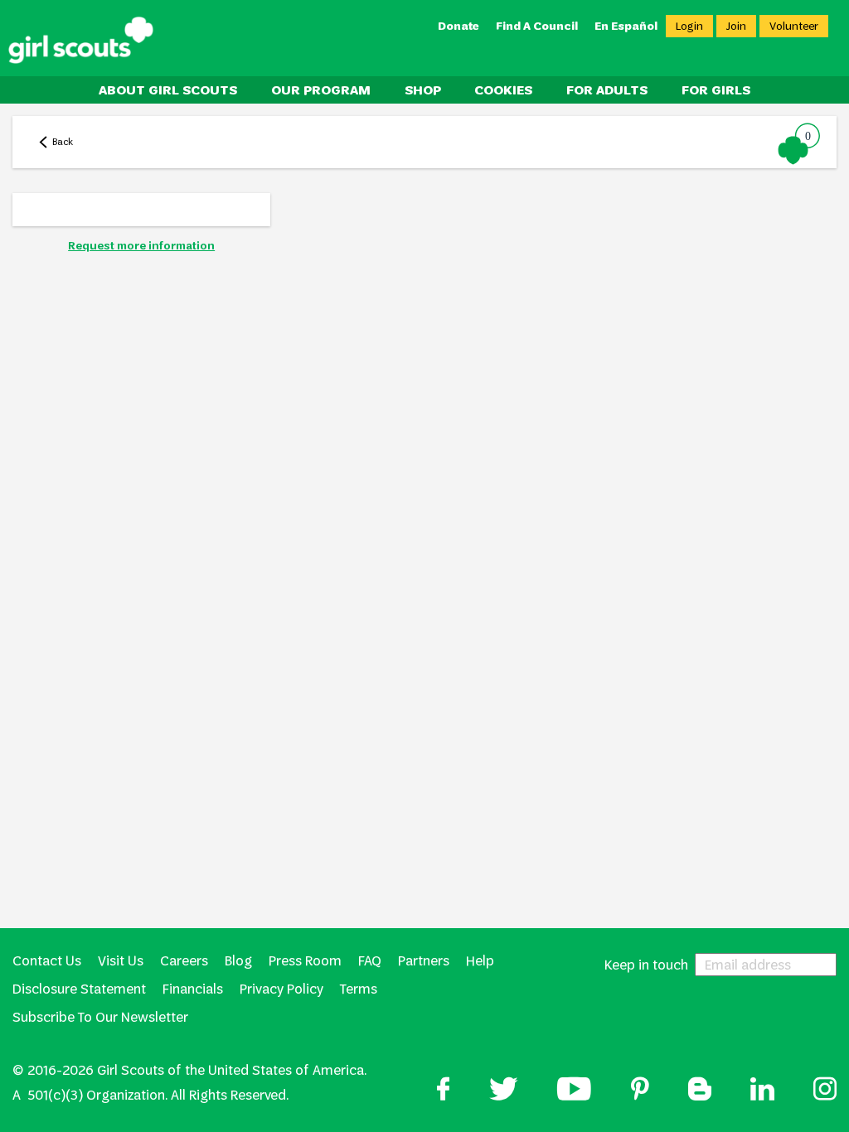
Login (689, 26)
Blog (238, 961)
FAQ (369, 961)
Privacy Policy (281, 989)
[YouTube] (574, 1091)
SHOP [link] (423, 90)
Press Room (305, 961)
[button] (799, 143)
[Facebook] (443, 1091)
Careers (184, 961)
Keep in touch (646, 964)
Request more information (141, 246)
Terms (358, 989)
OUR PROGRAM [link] (321, 90)
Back (62, 142)
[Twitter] (503, 1091)
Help (480, 961)
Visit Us (120, 961)
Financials (193, 989)
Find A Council (537, 26)
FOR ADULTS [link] (607, 90)
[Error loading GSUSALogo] (80, 41)
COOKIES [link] (503, 90)
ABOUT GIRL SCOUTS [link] (168, 90)
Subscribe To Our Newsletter (100, 1017)
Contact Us (46, 961)
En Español (625, 26)
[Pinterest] (640, 1091)
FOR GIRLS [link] (716, 90)
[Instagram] (825, 1091)
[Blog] (699, 1091)
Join (736, 26)
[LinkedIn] (762, 1091)
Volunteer (793, 26)
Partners (423, 961)
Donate (458, 26)
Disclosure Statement (79, 989)
